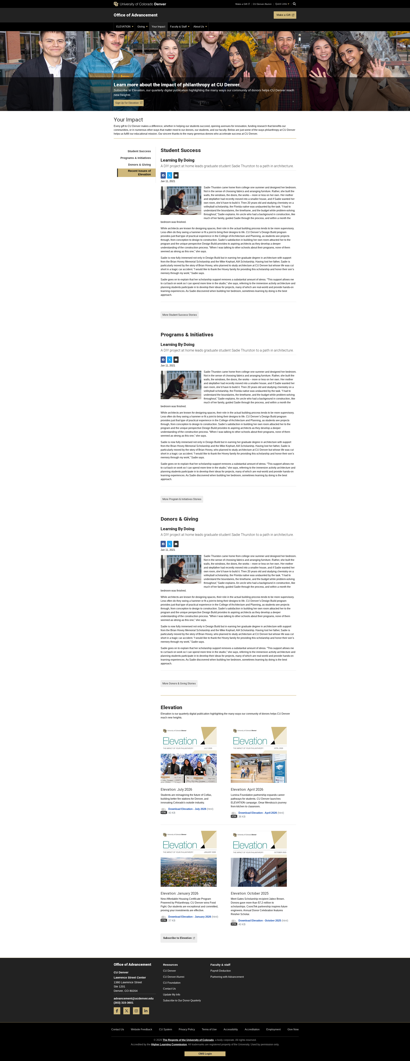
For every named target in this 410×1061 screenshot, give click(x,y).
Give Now (293, 1029)
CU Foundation (171, 982)
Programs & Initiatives (135, 158)
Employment (273, 1029)
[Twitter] (127, 1015)
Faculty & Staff (178, 26)
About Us (199, 26)
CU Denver (169, 970)
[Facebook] (118, 1015)
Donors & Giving (139, 164)
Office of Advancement (135, 15)
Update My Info (171, 994)
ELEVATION (123, 26)
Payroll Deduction (220, 970)
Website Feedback (141, 1029)
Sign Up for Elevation (127, 102)
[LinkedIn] (147, 1015)
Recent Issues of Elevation (139, 172)
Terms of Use (209, 1029)
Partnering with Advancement (227, 976)
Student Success (139, 151)
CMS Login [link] (205, 1053)
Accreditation (252, 1029)
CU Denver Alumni (173, 976)
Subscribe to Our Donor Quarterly (182, 1000)
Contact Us (169, 988)
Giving (141, 26)
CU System (165, 1029)
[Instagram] (137, 1015)
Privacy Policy (187, 1029)
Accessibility (231, 1029)
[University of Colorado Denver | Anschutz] (140, 4)
